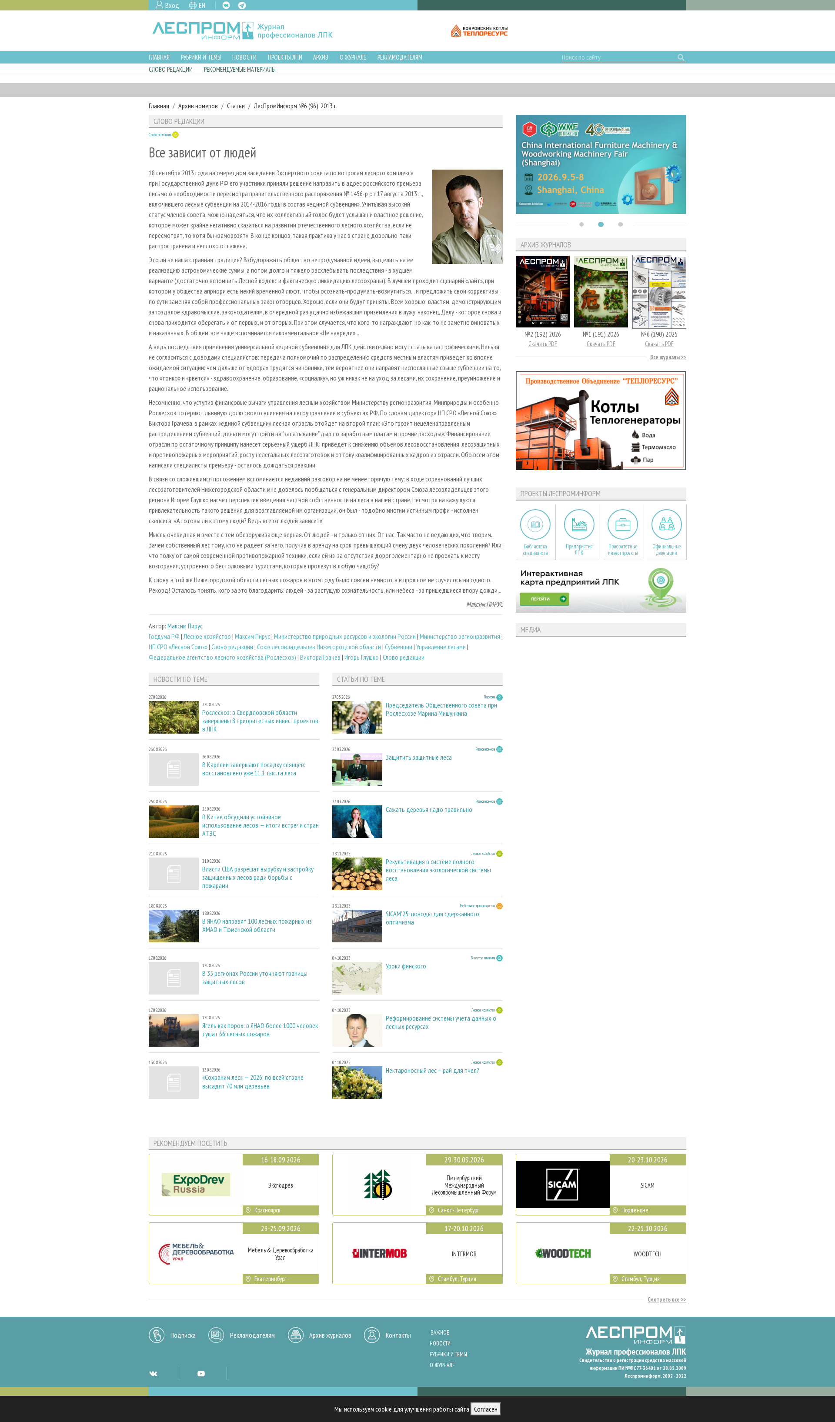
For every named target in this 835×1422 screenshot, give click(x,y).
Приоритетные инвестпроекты (623, 550)
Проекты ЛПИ (285, 57)
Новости (244, 57)
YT (201, 1373)
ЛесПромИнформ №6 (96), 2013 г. (295, 105)
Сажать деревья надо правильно (429, 809)
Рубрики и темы (201, 57)
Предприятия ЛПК (579, 550)
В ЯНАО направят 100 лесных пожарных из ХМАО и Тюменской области (257, 925)
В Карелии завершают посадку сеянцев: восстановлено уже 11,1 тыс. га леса (253, 769)
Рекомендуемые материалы (240, 69)
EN (202, 5)
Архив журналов (330, 1335)
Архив (320, 57)
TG (242, 5)
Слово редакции (171, 69)
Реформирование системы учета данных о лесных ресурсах (441, 1022)
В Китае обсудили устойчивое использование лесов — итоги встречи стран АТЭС (260, 825)
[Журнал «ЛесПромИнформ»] (249, 30)
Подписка (183, 1335)
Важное (440, 1332)
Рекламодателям (399, 57)
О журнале (353, 57)
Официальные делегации (666, 550)
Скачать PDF (542, 344)
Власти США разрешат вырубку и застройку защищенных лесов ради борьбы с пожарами (258, 877)
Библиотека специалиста (535, 550)
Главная (159, 57)
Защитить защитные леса (419, 757)
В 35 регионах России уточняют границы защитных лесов (254, 977)
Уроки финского (406, 966)
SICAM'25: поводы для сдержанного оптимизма (432, 918)
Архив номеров (198, 105)
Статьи (236, 105)
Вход (172, 5)
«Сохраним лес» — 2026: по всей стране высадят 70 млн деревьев (253, 1081)
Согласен (486, 1409)
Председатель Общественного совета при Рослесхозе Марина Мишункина (441, 709)
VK (226, 5)
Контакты (398, 1335)
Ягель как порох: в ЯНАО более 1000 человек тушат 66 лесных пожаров (260, 1029)
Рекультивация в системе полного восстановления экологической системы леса (438, 870)
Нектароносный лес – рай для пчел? (432, 1070)
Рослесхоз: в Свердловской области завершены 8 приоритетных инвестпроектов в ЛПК (260, 720)
